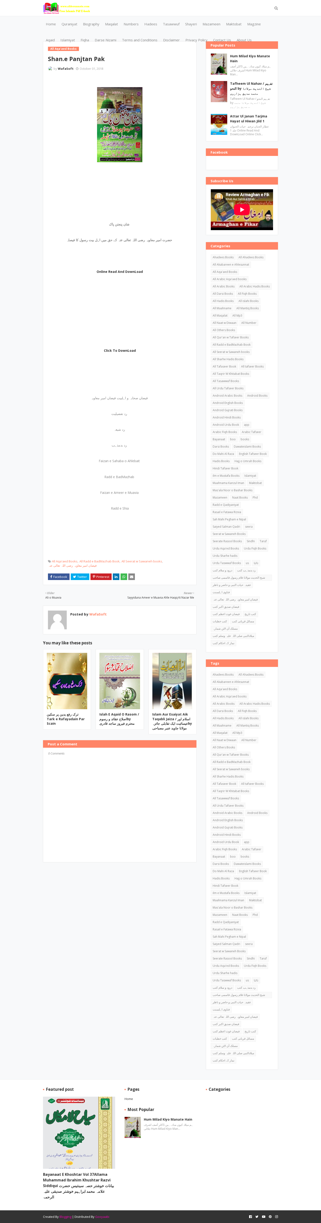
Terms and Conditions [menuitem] (139, 40)
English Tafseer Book (253, 454)
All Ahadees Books (251, 257)
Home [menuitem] (51, 24)
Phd (255, 497)
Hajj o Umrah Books (248, 461)
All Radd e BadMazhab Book (99, 561)
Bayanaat (219, 439)
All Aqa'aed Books (65, 561)
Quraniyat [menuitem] (69, 24)
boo (233, 439)
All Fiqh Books (247, 294)
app (246, 425)
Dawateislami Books (247, 447)
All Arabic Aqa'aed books (230, 279)
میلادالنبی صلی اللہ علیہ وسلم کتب (233, 636)
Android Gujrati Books (228, 410)
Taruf (263, 541)
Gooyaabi (102, 1217)
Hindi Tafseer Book (225, 468)
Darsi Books (221, 447)
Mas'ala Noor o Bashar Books (232, 490)
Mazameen (220, 497)
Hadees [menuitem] (150, 24)
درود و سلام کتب (222, 570)
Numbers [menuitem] (131, 24)
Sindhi (251, 541)
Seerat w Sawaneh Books (229, 534)
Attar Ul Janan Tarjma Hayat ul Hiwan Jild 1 (248, 118)
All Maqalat (220, 315)
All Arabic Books (224, 286)
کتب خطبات (220, 621)
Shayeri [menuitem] (191, 24)
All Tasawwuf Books (226, 381)
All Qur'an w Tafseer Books (231, 337)
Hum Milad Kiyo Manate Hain (250, 58)
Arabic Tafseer (251, 432)
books (245, 439)
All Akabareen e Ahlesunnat (231, 265)
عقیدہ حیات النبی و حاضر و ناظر (232, 585)
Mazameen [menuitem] (211, 24)
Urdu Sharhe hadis (225, 556)
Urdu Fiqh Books (255, 548)
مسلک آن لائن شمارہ (225, 629)
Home (129, 1099)
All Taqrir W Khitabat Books (231, 374)
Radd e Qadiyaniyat (226, 505)
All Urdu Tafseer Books (228, 388)
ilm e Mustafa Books (226, 476)
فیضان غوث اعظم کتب (226, 614)
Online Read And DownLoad (120, 271)
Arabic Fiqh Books (225, 432)
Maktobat (255, 483)
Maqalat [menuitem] (111, 24)
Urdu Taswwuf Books (227, 563)
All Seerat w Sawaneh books (141, 561)
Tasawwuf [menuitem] (171, 24)
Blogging (65, 1217)
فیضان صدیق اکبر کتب (226, 607)
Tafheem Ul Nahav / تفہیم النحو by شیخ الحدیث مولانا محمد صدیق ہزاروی (251, 88)
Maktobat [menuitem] (234, 24)
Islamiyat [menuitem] (67, 40)
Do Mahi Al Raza (223, 454)
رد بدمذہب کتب (246, 570)
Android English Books (228, 403)
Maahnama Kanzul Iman (228, 483)
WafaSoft (66, 68)
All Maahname (222, 308)
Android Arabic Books (227, 396)
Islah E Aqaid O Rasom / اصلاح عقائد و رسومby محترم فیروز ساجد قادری (119, 719)
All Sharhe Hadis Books (228, 359)
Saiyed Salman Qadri (226, 527)
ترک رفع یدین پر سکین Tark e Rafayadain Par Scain (66, 719)
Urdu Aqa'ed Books (226, 548)
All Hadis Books (223, 301)
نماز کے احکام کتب (223, 643)
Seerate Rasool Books (227, 541)
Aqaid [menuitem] (50, 40)
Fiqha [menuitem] (85, 40)
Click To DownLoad (120, 350)
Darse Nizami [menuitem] (105, 40)
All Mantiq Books (247, 308)
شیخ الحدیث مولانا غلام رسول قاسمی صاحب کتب (239, 578)
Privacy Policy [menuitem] (196, 40)
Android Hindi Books (227, 417)
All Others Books (224, 330)
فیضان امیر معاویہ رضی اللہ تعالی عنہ (72, 565)
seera (249, 527)
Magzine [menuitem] (254, 24)
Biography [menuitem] (91, 24)
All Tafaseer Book (224, 366)
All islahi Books (248, 301)
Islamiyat (250, 476)
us (247, 563)
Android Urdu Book (226, 425)
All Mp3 (237, 315)
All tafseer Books (252, 366)
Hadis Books (221, 461)
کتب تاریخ (250, 614)
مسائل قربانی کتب (243, 621)
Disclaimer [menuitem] (171, 40)
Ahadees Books (223, 257)
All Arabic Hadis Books (254, 286)
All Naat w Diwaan (224, 323)
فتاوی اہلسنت (221, 592)
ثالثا (256, 563)
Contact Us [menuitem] (222, 40)
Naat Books (240, 497)
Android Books (257, 396)
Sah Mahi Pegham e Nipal (229, 519)
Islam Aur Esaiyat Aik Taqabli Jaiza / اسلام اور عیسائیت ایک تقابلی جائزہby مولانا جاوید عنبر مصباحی (172, 721)
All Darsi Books (223, 294)
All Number (248, 323)
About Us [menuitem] (244, 40)
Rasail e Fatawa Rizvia (227, 512)
